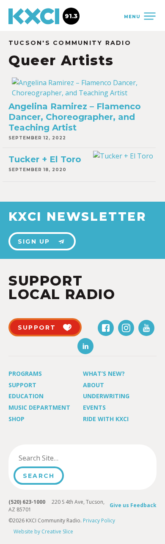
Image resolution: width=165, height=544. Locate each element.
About (93, 385)
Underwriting (106, 396)
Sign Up (34, 241)
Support (22, 385)
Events (94, 407)
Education (26, 396)
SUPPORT (37, 327)
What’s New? (104, 373)
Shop (16, 419)
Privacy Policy (99, 520)
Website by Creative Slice (43, 531)
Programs (25, 373)
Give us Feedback (133, 505)
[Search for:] (56, 458)
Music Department (39, 407)
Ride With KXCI (106, 419)
